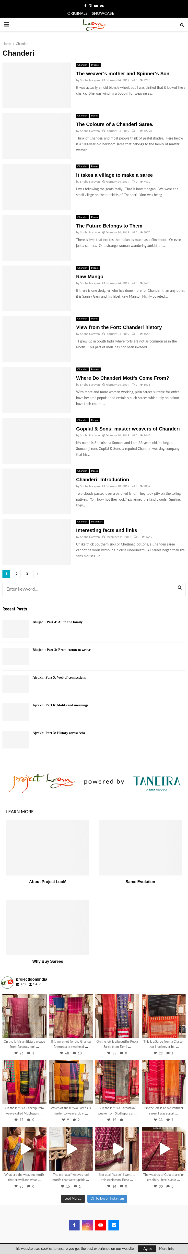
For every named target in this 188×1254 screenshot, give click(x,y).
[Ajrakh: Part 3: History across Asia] (15, 739)
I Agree (146, 1249)
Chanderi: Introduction (102, 479)
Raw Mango (89, 276)
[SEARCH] (180, 588)
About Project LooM (47, 882)
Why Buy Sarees (47, 961)
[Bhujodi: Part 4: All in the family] (15, 629)
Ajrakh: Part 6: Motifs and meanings (60, 705)
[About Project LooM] (47, 847)
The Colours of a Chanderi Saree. (114, 124)
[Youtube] (100, 1225)
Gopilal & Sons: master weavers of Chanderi (128, 428)
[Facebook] (74, 1225)
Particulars (97, 521)
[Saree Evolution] (140, 847)
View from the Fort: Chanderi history (119, 327)
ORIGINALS (77, 13)
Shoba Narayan (90, 80)
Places (94, 115)
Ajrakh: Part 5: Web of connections (59, 677)
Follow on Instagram (110, 1198)
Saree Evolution (140, 882)
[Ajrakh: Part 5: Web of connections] (15, 684)
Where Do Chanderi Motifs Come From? (122, 378)
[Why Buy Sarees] (47, 927)
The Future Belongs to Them (109, 225)
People (94, 268)
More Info (166, 1249)
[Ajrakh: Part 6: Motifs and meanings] (15, 712)
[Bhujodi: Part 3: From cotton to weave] (15, 656)
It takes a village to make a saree (114, 175)
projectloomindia (24, 998)
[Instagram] (40, 1031)
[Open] (24, 1016)
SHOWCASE (103, 13)
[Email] (113, 1225)
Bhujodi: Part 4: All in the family (57, 622)
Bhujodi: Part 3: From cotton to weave (62, 650)
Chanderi (82, 65)
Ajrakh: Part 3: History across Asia (59, 733)
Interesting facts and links (106, 530)
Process (95, 65)
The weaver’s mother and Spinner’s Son (122, 73)
